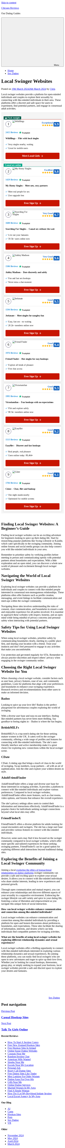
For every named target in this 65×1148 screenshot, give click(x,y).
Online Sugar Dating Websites (22, 1051)
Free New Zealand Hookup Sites (24, 1045)
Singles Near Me (16, 1062)
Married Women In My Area (22, 1087)
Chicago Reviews (10, 8)
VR (9, 1123)
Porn (10, 1117)
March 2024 (14, 1144)
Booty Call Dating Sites (19, 1070)
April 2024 (13, 1141)
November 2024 (16, 1135)
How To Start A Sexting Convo (23, 1042)
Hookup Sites (14, 1114)
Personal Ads (14, 1068)
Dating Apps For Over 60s (21, 1079)
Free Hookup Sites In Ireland (22, 1048)
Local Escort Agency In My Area (24, 1096)
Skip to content (8, 2)
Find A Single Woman (18, 1090)
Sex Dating (13, 73)
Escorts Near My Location (21, 1065)
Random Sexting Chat (18, 1056)
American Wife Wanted (19, 1059)
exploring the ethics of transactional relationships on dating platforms (26, 871)
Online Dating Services (19, 1085)
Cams (10, 1111)
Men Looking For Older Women (24, 1076)
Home (11, 70)
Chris (52, 89)
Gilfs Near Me (15, 1082)
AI (9, 1108)
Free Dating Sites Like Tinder (22, 1073)
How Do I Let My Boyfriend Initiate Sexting (30, 1093)
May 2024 (13, 1138)
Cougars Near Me (16, 1053)
